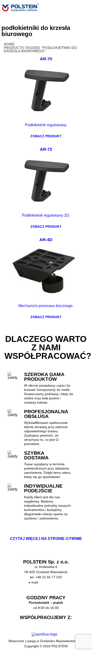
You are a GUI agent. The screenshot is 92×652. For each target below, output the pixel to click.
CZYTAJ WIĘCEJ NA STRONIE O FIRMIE (46, 539)
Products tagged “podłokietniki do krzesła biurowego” (40, 49)
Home (9, 44)
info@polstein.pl (51, 582)
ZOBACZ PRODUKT (46, 136)
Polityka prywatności (46, 593)
